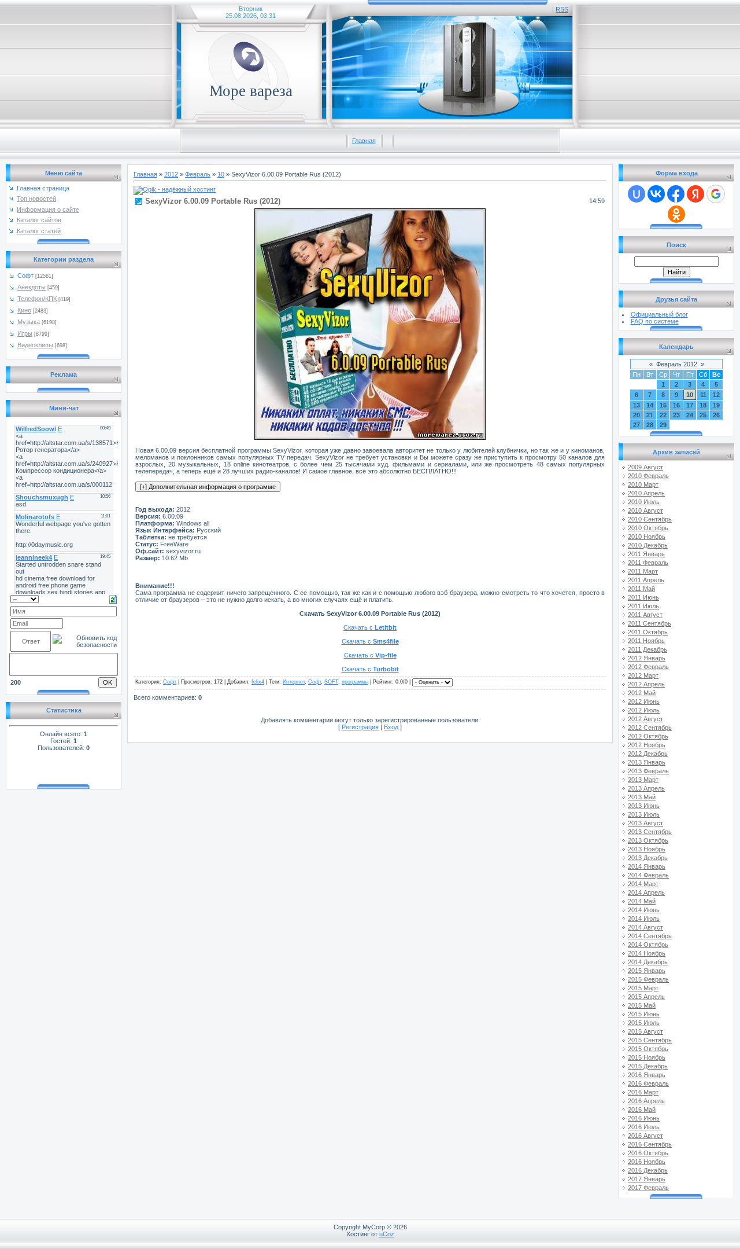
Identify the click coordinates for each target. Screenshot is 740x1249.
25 (703, 415)
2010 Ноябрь (646, 536)
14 (649, 405)
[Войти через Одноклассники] (676, 214)
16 (676, 405)
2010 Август (645, 510)
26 (716, 415)
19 (716, 405)
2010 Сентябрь (650, 519)
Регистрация (360, 726)
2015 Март (643, 987)
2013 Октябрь (648, 840)
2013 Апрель (646, 788)
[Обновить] (113, 598)
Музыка (28, 321)
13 (636, 405)
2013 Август (645, 823)
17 (689, 405)
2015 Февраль (648, 979)
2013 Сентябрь (650, 831)
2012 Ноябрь (646, 744)
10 (220, 174)
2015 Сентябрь (650, 1040)
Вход (391, 726)
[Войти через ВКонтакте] (656, 194)
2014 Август (645, 927)
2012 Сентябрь (650, 727)
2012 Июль (644, 710)
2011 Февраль (648, 562)
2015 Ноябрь (646, 1057)
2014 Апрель (646, 892)
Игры (24, 333)
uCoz (386, 1233)
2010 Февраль (648, 475)
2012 (171, 174)
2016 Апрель (646, 1100)
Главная (364, 140)
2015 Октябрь (648, 1048)
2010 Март (643, 484)
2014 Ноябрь (646, 953)
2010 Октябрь (648, 527)
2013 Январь (646, 762)
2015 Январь (646, 970)
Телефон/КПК (37, 298)
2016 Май (642, 1109)
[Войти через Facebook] (675, 194)
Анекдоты (31, 287)
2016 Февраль (648, 1083)
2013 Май (642, 797)
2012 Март (643, 675)
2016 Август (645, 1135)
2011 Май (641, 588)
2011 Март (643, 571)
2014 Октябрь (648, 944)
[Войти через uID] (636, 194)
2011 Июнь (643, 597)
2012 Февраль (648, 666)
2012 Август (645, 718)
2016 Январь (646, 1074)
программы (355, 682)
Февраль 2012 (676, 364)
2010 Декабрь (648, 545)
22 (663, 415)
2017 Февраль (648, 1187)
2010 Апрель (646, 493)
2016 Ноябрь (646, 1161)
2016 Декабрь (648, 1170)
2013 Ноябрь (646, 849)
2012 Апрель (646, 684)
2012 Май (642, 692)
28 (649, 424)
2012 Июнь (644, 701)
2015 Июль (644, 1022)
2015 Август (645, 1031)
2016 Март (643, 1092)
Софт (25, 275)
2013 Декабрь (648, 857)
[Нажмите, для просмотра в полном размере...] (370, 437)
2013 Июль (644, 814)
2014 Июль (644, 918)
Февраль (197, 174)
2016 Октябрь (648, 1152)
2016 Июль (644, 1126)
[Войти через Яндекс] (695, 194)
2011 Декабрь (647, 649)
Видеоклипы (35, 344)
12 (716, 394)
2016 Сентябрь (650, 1144)
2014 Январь (646, 866)
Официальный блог (659, 314)
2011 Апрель (646, 579)
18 (703, 405)
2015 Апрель (646, 996)
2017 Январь (646, 1178)
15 (663, 405)
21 (649, 415)
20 (636, 415)
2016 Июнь (644, 1118)
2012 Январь (646, 658)
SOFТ (331, 682)
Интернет (294, 682)
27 (636, 424)
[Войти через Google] (715, 194)
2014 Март (643, 883)
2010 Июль (644, 501)
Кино (24, 310)
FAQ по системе (655, 321)
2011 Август (645, 614)
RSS (562, 9)
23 (676, 415)
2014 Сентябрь (650, 935)
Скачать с (370, 627)
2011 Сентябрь (649, 623)
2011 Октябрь (648, 632)
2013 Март (643, 779)
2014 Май (642, 901)
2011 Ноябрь (646, 640)
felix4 (257, 682)
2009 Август (645, 467)
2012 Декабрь (648, 753)
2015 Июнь (644, 1014)
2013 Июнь (644, 805)
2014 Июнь (644, 909)
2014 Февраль (648, 875)
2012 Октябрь (648, 736)
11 (703, 394)
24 (689, 415)
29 (663, 424)
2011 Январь (646, 553)
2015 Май (642, 1005)
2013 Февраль (648, 770)
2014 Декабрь (648, 961)
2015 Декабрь (648, 1066)
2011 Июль (643, 606)
